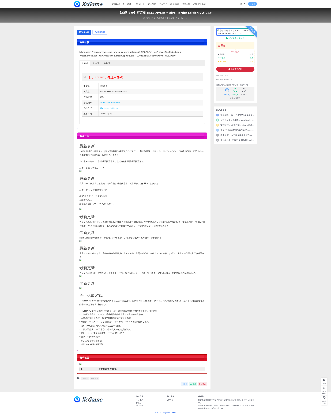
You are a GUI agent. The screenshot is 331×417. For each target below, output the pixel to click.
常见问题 (140, 3)
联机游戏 (170, 18)
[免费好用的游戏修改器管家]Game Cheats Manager (244, 130)
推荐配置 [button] (107, 63)
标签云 (138, 402)
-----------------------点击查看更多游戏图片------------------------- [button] (108, 369)
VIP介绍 (170, 400)
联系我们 (174, 3)
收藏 (194, 384)
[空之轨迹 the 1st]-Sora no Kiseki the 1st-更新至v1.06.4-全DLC (249, 120)
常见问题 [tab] (101, 32)
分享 (185, 384)
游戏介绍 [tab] (85, 32)
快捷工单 (186, 3)
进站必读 (116, 3)
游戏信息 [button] (85, 63)
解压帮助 (152, 3)
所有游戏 (127, 3)
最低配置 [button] (96, 63)
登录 (253, 4)
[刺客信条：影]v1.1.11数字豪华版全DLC (238, 115)
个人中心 (163, 3)
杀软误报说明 (199, 3)
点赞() (203, 384)
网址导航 (139, 405)
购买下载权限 (236, 69)
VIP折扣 (237, 52)
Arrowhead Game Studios (110, 102)
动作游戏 (162, 18)
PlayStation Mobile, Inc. (109, 108)
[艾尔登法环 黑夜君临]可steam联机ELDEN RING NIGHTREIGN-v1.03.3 (252, 125)
